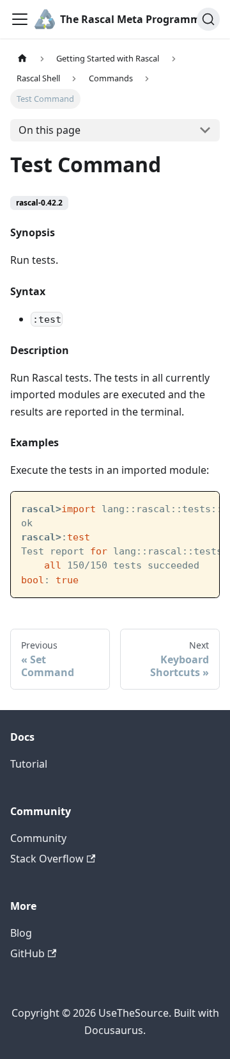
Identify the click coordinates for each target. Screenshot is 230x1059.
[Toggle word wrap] (180, 508)
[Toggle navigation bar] (19, 19)
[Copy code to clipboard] (203, 508)
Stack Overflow (47, 859)
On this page (49, 130)
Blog (21, 933)
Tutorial (28, 764)
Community (38, 838)
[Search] (208, 19)
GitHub (27, 953)
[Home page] (22, 59)
